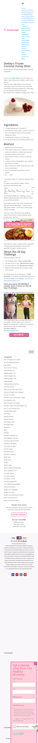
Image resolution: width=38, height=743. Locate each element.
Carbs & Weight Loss (10, 376)
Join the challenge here (11, 330)
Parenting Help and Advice (11, 441)
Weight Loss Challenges (11, 489)
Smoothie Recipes (9, 473)
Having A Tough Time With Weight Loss (15, 406)
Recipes (16, 69)
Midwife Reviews (8, 419)
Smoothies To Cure (9, 479)
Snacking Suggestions (10, 481)
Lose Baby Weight (14, 78)
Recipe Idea (7, 457)
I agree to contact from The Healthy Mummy (23, 720)
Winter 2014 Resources (10, 497)
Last (14, 689)
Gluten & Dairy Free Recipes (12, 403)
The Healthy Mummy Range (12, 484)
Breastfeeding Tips (9, 370)
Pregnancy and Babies (10, 443)
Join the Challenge (19, 514)
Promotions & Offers (10, 446)
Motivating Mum (9, 424)
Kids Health (7, 414)
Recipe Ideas (7, 460)
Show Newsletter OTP (10, 470)
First (14, 682)
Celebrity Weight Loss (10, 378)
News (5, 430)
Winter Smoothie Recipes (11, 500)
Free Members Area (9, 400)
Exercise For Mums (9, 395)
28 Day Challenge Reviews (11, 362)
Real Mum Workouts (10, 454)
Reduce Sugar (23, 69)
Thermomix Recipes (9, 487)
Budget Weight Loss (10, 373)
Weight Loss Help (9, 492)
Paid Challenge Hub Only (11, 438)
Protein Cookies (8, 449)
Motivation (7, 427)
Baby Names (7, 365)
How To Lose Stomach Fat (11, 408)
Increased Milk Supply (10, 411)
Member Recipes (8, 69)
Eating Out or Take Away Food (13, 389)
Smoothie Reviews (9, 476)
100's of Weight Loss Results (12, 359)
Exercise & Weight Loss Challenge (14, 392)
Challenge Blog (8, 381)
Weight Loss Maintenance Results (14, 495)
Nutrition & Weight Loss (11, 435)
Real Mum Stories (9, 451)
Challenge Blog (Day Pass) (11, 384)
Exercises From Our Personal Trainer (14, 397)
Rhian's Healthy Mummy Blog (12, 468)
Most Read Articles (9, 422)
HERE (16, 217)
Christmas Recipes (9, 387)
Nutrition (6, 433)
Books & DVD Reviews (10, 368)
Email (17, 697)
